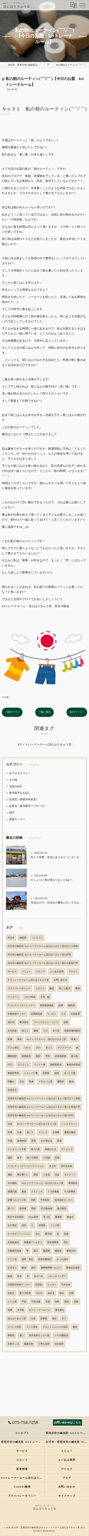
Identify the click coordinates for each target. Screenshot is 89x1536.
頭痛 (76, 1301)
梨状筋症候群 (73, 1268)
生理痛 (56, 1132)
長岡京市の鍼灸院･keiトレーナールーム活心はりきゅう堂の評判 (40, 1115)
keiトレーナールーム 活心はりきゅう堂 (42, 1183)
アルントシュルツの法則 (55, 1327)
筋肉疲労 (26, 1056)
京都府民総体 (14, 1251)
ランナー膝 (39, 1064)
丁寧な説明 (43, 1344)
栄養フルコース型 (17, 1200)
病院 (75, 1327)
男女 (66, 1242)
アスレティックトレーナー (21, 1005)
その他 (5, 697)
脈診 (24, 1191)
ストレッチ (37, 1191)
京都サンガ (13, 1344)
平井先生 (65, 1285)
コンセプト (37, 938)
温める (51, 1293)
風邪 (38, 1056)
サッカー (51, 1285)
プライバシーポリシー (19, 988)
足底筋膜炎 (13, 1242)
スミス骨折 (32, 1327)
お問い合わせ (60, 980)
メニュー (26, 971)
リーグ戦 (54, 1225)
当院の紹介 (16, 786)
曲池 (71, 1081)
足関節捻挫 (36, 1014)
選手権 (48, 1234)
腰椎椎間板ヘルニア (51, 1268)
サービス (12, 971)
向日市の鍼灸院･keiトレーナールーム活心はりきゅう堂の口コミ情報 (43, 946)
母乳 (57, 1301)
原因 (59, 1141)
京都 (47, 1301)
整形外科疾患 (73, 1064)
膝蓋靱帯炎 (13, 1073)
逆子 (19, 1158)
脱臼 (24, 1225)
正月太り (12, 1268)
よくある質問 (57, 971)
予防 (47, 1056)
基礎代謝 (12, 1191)
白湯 (33, 1318)
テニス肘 (12, 1259)
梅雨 (10, 1175)
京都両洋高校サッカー (19, 1285)
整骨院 (11, 1335)
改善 (66, 1022)
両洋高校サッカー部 (39, 1335)
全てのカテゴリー (20, 773)
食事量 (43, 1318)
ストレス (43, 1132)
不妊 (24, 1301)
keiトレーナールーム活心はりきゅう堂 (37, 1124)
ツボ (45, 1031)
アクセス (73, 971)
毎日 (61, 1293)
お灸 (19, 1132)
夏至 (66, 1301)
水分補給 (12, 1183)
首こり (30, 1132)
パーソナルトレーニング (46, 1022)
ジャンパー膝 (31, 1073)
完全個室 (59, 1344)
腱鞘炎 (60, 1081)
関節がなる (50, 1149)
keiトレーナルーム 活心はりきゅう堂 (46, 1039)
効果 (61, 1005)
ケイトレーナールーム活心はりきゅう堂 (28, 980)
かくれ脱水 (62, 1259)
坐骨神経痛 (60, 1056)
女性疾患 (12, 1031)
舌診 (57, 1175)
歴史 (33, 1208)
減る (54, 1318)
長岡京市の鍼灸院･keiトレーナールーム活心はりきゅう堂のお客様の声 (44, 1107)
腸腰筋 (58, 1217)
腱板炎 (58, 1251)
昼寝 (10, 1310)
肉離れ (11, 1081)
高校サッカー (17, 819)
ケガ (63, 1014)
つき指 (46, 1175)
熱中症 (11, 1022)
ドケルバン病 (45, 1081)
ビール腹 (12, 1301)
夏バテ (11, 1208)
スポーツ (39, 988)
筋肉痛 (22, 1208)
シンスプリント (69, 1124)
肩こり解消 (64, 988)
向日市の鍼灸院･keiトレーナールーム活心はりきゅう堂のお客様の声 (43, 963)
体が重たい (23, 1175)
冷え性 (52, 1166)
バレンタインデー (57, 1276)
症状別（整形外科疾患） (24, 799)
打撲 (71, 1293)
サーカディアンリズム (19, 1234)
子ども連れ (13, 1048)
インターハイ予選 (17, 1149)
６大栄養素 (69, 1191)
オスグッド (70, 1175)
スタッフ (40, 971)
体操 (19, 1039)
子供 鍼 (44, 997)
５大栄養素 (53, 1191)
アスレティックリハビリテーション (26, 1166)
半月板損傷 (46, 1208)
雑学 (11, 812)
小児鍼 (46, 1158)
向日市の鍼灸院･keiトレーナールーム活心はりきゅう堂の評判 (39, 954)
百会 (21, 1081)
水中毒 (20, 1310)
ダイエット (23, 1064)
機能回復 (12, 1056)
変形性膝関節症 (72, 1031)
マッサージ (13, 997)
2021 (38, 1048)
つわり (27, 1048)
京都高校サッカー (17, 1014)
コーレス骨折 (14, 1327)
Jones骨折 (33, 1217)
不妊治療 (35, 1301)
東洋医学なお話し (20, 792)
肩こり (25, 1031)
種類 (10, 1158)
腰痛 (36, 1031)
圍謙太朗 (28, 1344)
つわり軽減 (29, 997)
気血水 (70, 1217)
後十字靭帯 (25, 1293)
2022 (10, 1064)
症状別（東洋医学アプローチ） (28, 806)
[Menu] (82, 4)
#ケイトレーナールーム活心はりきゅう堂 (44, 744)
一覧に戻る (44, 712)
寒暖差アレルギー (33, 1242)
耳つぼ (46, 1217)
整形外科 (71, 1251)
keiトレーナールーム (39, 1310)
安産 (10, 1132)
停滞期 (41, 1225)
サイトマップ (67, 1495)
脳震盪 (46, 1251)
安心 (37, 1234)
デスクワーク (64, 1048)
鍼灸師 (71, 1005)
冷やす (39, 1293)
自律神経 (21, 1141)
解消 (24, 1268)
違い (21, 1335)
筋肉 (66, 1234)
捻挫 (56, 1073)
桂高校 (38, 1285)
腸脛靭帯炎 (56, 1064)
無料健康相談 (47, 1005)
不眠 (10, 1141)
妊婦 (57, 1158)
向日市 (11, 938)
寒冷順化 (59, 1310)
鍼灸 (51, 988)
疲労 (36, 1251)
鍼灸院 (22, 938)
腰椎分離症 (70, 1132)
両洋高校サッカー (63, 1200)
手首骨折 (44, 1200)
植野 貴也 (27, 1259)
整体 (77, 988)
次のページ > (77, 712)
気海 (31, 1081)
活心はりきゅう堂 (17, 1318)
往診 (10, 1124)
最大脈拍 (61, 1208)
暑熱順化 (72, 1183)
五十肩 (56, 1031)
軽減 (10, 1039)
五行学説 (12, 1225)
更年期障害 (53, 1242)
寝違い (74, 1039)
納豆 (33, 1268)
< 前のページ (12, 712)
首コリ (49, 1048)
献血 (10, 1276)
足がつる (38, 1276)
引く (64, 1318)
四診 (36, 1175)
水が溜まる (46, 1141)
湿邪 (33, 1141)
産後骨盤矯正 (45, 1259)
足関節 (46, 1073)
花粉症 (11, 1293)
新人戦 (74, 1056)
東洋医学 (24, 1022)
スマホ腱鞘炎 (61, 1335)
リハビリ (51, 1014)
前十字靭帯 (32, 1158)
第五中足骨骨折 (16, 1217)
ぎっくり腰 (69, 1073)
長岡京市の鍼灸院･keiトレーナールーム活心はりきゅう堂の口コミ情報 (44, 1098)
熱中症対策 (66, 1166)
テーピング (67, 1149)
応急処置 (75, 1014)
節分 (19, 1276)
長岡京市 (12, 1090)
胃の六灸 (35, 1149)
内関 (33, 1200)
